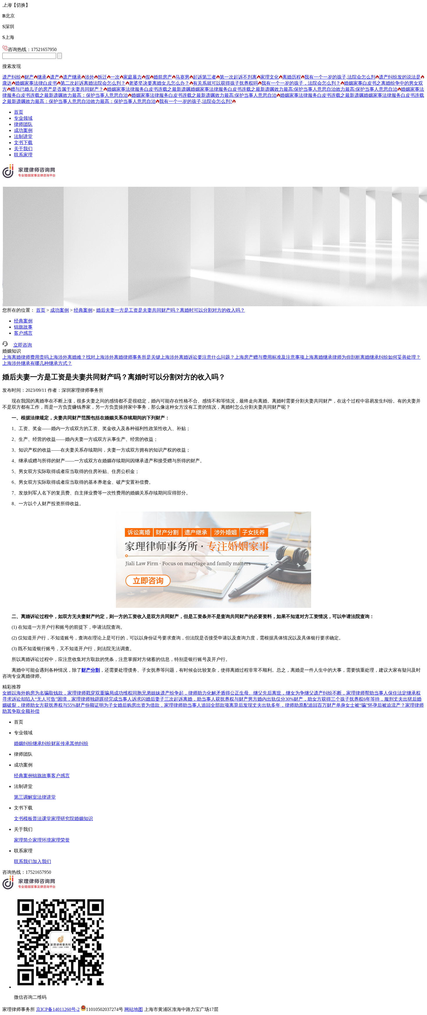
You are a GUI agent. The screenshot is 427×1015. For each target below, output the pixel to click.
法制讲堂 (23, 136)
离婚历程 (291, 77)
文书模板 (23, 818)
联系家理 (23, 154)
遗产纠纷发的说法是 (400, 77)
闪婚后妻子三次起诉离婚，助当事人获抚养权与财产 (194, 699)
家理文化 (269, 77)
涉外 (89, 77)
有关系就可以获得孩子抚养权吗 (225, 83)
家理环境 (42, 840)
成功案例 (23, 130)
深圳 (8, 26)
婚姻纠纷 (23, 743)
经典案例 (83, 310)
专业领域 (23, 118)
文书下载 (23, 142)
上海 (8, 37)
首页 (18, 112)
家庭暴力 (132, 77)
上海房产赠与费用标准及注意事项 (269, 357)
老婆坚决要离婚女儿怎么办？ (159, 83)
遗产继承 (72, 77)
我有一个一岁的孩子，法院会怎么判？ (300, 83)
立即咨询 (22, 344)
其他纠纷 (79, 743)
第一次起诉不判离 (238, 77)
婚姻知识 (83, 818)
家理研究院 (62, 818)
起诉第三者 (204, 77)
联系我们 (23, 861)
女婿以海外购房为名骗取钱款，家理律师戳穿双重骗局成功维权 (67, 692)
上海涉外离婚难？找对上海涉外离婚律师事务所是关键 (104, 357)
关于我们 (23, 148)
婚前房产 (162, 77)
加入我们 (42, 861)
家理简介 (23, 840)
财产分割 (90, 670)
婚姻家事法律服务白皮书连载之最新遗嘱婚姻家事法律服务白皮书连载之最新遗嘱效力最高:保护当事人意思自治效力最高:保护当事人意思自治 (252, 89)
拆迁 (102, 77)
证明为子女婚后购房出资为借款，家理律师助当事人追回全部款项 (161, 705)
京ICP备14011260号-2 (58, 1009)
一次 (115, 77)
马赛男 (182, 77)
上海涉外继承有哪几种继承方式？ (37, 363)
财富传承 (60, 743)
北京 (8, 15)
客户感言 (23, 333)
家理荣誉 (60, 840)
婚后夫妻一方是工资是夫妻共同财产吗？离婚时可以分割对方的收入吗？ (170, 310)
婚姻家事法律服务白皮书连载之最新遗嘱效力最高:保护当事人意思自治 (204, 95)
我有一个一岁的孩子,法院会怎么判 (339, 77)
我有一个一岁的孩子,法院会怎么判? (195, 101)
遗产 (54, 77)
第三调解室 (25, 797)
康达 (7, 83)
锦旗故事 (23, 327)
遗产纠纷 (11, 77)
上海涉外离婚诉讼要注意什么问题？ (197, 357)
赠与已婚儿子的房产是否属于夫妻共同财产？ (56, 89)
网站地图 (133, 1009)
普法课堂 (42, 818)
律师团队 (23, 124)
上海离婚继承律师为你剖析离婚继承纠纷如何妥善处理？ (362, 357)
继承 (41, 77)
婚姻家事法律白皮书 (36, 83)
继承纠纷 (42, 743)
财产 (29, 77)
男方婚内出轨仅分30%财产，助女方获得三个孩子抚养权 (305, 699)
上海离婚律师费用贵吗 (25, 357)
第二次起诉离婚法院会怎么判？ (92, 83)
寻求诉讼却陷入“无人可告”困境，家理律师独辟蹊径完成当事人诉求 (71, 699)
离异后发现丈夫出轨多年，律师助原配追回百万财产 (282, 705)
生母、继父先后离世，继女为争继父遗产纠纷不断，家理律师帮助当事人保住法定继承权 (330, 692)
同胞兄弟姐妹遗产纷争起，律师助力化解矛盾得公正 (185, 692)
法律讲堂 (46, 797)
